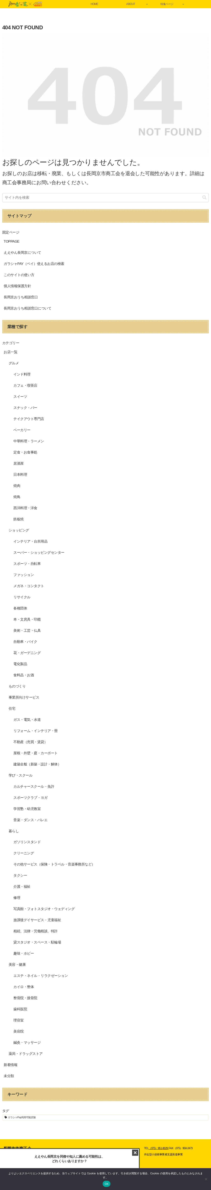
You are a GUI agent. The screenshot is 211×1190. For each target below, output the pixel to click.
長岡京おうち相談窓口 (21, 297)
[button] (204, 197)
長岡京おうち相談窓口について (27, 308)
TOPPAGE (11, 241)
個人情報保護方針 (17, 286)
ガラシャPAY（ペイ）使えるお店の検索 (34, 264)
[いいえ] (206, 1179)
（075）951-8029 (159, 1148)
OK (107, 1183)
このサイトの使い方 (19, 275)
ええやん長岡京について (22, 253)
